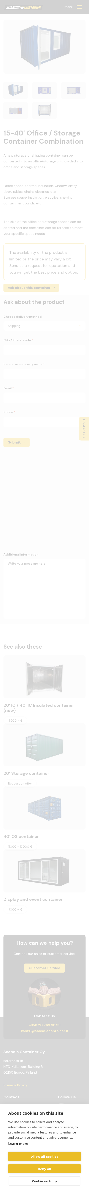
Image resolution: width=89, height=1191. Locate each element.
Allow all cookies (44, 1156)
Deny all (44, 1169)
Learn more (18, 1143)
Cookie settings (44, 1181)
